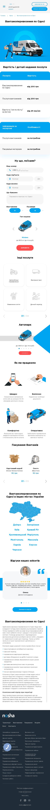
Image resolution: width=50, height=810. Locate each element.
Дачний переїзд (7, 738)
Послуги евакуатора (31, 770)
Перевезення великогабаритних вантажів (12, 750)
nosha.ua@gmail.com (25, 805)
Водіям (37, 722)
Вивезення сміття (30, 735)
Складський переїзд (31, 775)
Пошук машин (7, 773)
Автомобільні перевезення (11, 732)
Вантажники (17, 722)
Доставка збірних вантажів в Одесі (35, 738)
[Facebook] (21, 800)
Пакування (28, 722)
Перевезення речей (31, 764)
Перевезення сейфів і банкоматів (13, 767)
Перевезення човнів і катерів (34, 767)
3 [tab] (23, 348)
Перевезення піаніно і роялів (34, 761)
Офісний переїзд (30, 744)
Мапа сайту (25, 795)
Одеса (11, 15)
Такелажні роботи (8, 778)
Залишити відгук (25, 609)
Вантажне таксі (29, 732)
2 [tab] (21, 348)
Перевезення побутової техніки (12, 764)
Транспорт (7, 722)
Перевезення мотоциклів (33, 758)
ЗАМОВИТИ (25, 353)
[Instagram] (25, 800)
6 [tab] (30, 348)
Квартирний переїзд (9, 741)
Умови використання (25, 792)
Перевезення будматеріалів (33, 747)
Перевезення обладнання (10, 761)
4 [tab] (26, 348)
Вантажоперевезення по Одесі (12, 735)
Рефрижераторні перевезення (34, 773)
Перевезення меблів (9, 758)
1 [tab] (19, 348)
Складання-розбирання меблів (12, 775)
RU (14, 4)
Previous (13, 229)
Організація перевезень (32, 741)
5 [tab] (28, 348)
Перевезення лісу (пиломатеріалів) (30, 755)
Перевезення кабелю (31, 750)
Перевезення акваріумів (10, 747)
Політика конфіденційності (25, 788)
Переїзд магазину (8, 770)
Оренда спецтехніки (9, 744)
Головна (3, 15)
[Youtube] (29, 800)
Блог (4, 726)
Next (36, 229)
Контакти (12, 726)
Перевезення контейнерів (11, 754)
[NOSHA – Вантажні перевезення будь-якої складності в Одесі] (8, 716)
